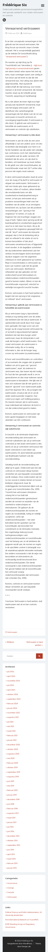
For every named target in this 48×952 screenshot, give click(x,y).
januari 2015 (12, 868)
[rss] (4, 19)
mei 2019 (10, 786)
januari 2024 (12, 708)
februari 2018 (12, 808)
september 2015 (13, 845)
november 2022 (13, 713)
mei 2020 (11, 758)
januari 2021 (12, 740)
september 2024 (14, 699)
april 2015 (11, 854)
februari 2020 (12, 763)
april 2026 (11, 676)
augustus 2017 (13, 813)
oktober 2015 (12, 840)
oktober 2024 (12, 694)
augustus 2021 (13, 717)
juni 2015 (10, 850)
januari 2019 (12, 795)
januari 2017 (12, 822)
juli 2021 (10, 722)
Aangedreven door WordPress (19, 943)
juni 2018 (10, 804)
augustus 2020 (13, 754)
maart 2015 (11, 859)
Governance (12, 883)
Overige (10, 888)
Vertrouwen (12, 632)
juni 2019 (10, 781)
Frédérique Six (15, 5)
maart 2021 (11, 731)
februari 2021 (12, 735)
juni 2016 (10, 831)
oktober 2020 (12, 749)
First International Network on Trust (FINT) (21, 920)
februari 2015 (12, 863)
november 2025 (13, 681)
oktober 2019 (12, 767)
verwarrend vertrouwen (16, 56)
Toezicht (10, 892)
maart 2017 (11, 818)
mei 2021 (10, 726)
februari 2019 (12, 790)
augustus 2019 (13, 776)
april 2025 (11, 690)
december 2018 (13, 799)
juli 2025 (10, 685)
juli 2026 (10, 671)
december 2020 (13, 745)
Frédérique (27, 33)
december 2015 (13, 836)
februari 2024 (12, 703)
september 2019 (13, 772)
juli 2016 (10, 827)
